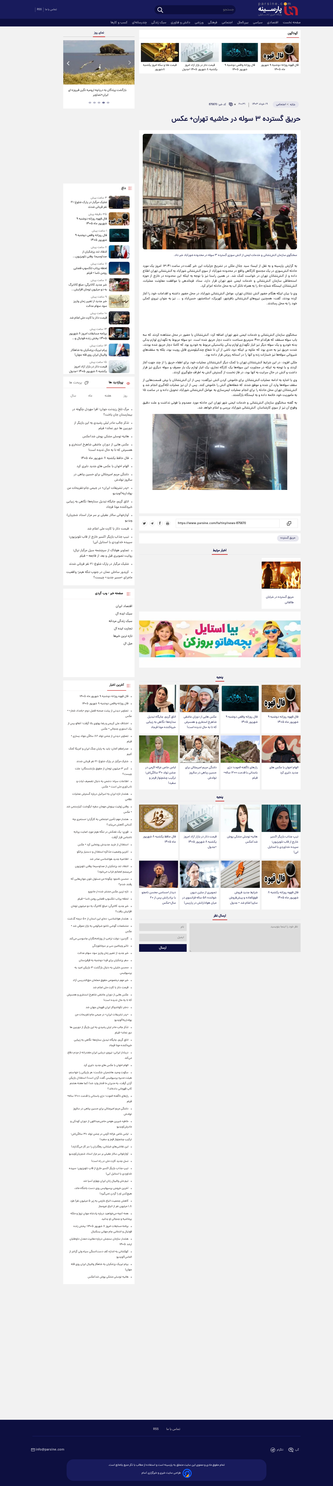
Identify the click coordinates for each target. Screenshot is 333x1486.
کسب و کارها (119, 22)
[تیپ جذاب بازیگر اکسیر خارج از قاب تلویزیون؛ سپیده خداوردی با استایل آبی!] (281, 818)
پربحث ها (75, 382)
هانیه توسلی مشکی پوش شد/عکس (242, 839)
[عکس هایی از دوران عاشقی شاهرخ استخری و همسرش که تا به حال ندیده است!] (199, 698)
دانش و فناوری (181, 22)
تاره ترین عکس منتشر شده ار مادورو (108, 892)
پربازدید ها (116, 382)
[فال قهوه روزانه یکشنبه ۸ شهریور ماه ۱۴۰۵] (281, 874)
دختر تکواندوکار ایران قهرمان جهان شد (107, 1007)
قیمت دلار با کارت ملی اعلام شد (88, 318)
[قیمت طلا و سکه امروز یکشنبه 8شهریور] (160, 52)
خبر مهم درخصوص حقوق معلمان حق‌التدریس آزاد (100, 980)
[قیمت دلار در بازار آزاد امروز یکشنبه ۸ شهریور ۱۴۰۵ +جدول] (200, 52)
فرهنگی (213, 22)
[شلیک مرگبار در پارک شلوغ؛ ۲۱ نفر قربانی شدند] (119, 203)
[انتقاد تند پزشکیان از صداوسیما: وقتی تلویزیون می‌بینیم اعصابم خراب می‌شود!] (119, 252)
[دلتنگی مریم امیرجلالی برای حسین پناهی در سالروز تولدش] (199, 749)
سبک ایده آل (124, 613)
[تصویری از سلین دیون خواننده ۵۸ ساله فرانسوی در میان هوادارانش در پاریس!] (199, 874)
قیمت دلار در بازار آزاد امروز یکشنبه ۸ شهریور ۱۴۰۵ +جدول (199, 67)
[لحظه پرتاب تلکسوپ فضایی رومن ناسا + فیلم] (119, 269)
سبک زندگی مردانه (120, 621)
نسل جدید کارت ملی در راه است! (109, 1161)
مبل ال (127, 643)
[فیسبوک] (160, 523)
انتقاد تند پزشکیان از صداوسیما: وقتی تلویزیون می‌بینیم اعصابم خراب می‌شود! (88, 254)
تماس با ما (51, 9)
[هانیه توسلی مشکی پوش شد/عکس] (240, 818)
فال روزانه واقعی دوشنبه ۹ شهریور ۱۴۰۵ (239, 67)
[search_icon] (160, 10)
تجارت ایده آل (123, 628)
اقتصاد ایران (124, 606)
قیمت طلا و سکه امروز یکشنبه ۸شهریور (160, 67)
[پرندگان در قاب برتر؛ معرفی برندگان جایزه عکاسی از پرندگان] (98, 62)
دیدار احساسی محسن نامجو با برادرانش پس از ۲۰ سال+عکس (159, 897)
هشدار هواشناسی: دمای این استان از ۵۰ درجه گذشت (98, 919)
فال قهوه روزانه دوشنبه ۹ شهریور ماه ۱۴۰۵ (280, 67)
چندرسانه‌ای (140, 22)
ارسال (162, 947)
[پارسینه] (275, 10)
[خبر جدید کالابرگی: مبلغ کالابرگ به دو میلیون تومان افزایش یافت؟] (119, 285)
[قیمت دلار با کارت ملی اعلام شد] (119, 317)
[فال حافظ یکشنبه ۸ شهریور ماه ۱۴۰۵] (158, 818)
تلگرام (280, 1450)
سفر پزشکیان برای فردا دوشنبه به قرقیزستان (103, 960)
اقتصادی (273, 22)
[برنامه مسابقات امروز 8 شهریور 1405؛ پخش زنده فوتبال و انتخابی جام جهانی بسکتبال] (119, 334)
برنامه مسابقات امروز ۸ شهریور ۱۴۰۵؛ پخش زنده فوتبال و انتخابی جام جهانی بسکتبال (88, 336)
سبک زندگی (159, 22)
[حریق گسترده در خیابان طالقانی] (281, 575)
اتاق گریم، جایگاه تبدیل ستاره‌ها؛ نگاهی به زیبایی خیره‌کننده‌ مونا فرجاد (161, 722)
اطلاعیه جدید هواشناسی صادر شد (109, 859)
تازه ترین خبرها (122, 636)
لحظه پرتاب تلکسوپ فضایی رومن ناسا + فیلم (90, 271)
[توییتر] (144, 523)
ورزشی (199, 22)
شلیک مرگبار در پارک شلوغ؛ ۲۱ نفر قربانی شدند (89, 205)
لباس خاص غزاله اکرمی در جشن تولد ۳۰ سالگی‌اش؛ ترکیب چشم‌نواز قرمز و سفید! (160, 775)
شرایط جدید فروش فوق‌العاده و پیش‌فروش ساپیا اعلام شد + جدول (243, 897)
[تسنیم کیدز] (220, 641)
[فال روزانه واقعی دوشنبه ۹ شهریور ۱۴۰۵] (240, 52)
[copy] (289, 523)
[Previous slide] (68, 63)
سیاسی (258, 22)
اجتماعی (228, 22)
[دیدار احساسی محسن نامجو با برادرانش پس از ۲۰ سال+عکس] (158, 874)
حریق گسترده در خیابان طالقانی (280, 600)
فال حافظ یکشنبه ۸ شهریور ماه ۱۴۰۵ (159, 839)
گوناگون (293, 33)
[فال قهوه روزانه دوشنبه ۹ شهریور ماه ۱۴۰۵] (280, 52)
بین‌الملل (243, 22)
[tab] (108, 103)
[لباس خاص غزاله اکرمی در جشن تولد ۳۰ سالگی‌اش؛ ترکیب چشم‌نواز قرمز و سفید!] (158, 749)
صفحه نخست (292, 22)
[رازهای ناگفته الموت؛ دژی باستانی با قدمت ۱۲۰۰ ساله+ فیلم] (240, 749)
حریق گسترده (287, 538)
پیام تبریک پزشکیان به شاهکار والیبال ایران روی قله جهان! (89, 352)
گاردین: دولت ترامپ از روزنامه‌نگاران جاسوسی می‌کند (98, 939)
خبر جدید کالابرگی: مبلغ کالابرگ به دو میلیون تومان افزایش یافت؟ (88, 287)
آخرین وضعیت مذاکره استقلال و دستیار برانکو (102, 852)
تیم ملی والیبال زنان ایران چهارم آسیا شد (105, 1181)
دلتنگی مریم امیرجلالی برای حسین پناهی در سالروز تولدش (201, 772)
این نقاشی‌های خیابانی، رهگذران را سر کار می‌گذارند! (99, 1147)
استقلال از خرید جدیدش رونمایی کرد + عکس (103, 845)
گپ (297, 1450)
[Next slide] (129, 63)
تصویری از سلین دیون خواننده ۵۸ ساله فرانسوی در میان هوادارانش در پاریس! (199, 897)
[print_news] (167, 523)
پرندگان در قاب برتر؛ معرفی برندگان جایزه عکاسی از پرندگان (97, 92)
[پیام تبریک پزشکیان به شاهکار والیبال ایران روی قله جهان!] (119, 350)
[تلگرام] (152, 523)
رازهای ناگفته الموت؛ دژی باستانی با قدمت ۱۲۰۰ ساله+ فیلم (241, 772)
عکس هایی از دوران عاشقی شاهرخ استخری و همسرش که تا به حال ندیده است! (200, 722)
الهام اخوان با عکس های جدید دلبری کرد (283, 770)
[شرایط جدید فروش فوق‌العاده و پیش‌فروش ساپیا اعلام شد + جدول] (240, 874)
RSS (39, 9)
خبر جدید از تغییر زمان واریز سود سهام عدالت (90, 304)
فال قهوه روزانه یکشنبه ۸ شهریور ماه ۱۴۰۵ (283, 895)
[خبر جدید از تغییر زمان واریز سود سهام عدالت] (119, 302)
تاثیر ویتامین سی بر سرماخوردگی (110, 946)
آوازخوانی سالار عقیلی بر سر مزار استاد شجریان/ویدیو (98, 1154)
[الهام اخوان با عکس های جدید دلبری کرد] (281, 749)
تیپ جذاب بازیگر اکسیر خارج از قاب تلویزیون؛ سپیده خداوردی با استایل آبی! (283, 844)
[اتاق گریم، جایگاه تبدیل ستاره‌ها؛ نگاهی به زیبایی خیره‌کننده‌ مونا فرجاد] (158, 698)
